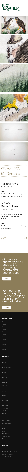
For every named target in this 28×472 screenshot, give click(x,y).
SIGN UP (7, 278)
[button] (24, 5)
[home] (12, 7)
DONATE (7, 307)
